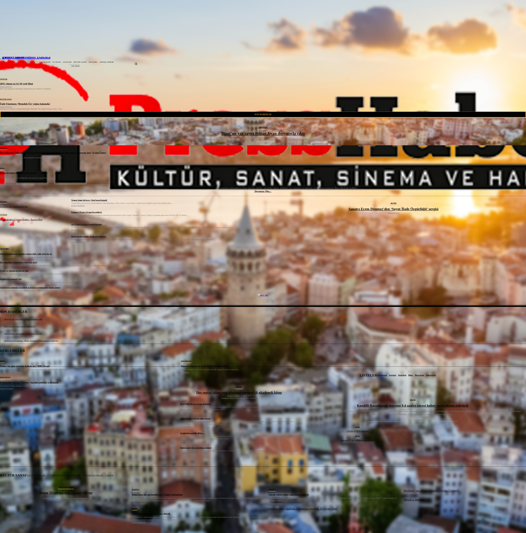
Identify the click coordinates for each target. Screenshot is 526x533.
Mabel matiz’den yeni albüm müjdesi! (195, 448)
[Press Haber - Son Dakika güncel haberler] (11, 64)
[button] (136, 64)
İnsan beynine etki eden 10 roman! (18, 172)
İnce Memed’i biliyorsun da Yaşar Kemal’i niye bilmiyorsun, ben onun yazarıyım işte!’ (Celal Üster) (53, 152)
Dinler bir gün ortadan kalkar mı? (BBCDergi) (191, 188)
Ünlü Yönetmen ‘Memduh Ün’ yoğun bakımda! (25, 103)
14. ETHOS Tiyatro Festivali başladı (86, 224)
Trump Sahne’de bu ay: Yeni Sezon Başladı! (89, 200)
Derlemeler (186, 361)
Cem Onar (185, 372)
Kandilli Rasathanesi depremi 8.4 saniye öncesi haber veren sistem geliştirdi (412, 405)
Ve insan (3, 202)
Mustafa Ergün (256, 137)
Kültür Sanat (6, 99)
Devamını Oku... (263, 191)
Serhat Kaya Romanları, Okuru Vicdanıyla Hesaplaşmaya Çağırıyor (31, 341)
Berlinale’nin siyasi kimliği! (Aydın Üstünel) (431, 490)
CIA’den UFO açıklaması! (357, 431)
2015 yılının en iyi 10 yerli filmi (16, 83)
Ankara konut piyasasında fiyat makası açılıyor (23, 334)
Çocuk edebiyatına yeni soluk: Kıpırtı (289, 494)
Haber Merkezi (6, 87)
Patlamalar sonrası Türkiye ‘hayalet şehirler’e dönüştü (29, 382)
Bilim (2, 168)
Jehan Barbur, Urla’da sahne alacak (195, 418)
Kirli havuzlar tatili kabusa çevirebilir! (19, 326)
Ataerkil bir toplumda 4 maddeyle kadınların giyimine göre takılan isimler (30, 288)
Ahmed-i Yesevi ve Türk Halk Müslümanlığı (204, 366)
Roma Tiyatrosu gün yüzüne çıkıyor (66, 492)
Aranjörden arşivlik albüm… (192, 433)
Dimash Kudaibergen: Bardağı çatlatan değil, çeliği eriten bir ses (26, 254)
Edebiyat (263, 127)
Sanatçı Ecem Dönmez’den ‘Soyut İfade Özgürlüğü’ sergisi (393, 209)
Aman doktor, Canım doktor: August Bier (21, 219)
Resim (393, 203)
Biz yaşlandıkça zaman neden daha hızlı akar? (18, 262)
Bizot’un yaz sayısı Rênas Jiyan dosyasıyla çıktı (263, 133)
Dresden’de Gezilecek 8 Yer (14, 206)
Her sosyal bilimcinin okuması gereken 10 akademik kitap (239, 392)
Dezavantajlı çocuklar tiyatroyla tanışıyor (88, 236)
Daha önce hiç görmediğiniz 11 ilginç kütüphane (157, 494)
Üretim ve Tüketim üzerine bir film (14, 271)
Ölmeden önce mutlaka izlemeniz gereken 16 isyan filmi (302, 508)
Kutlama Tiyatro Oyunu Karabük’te (86, 212)
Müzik (134, 508)
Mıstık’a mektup (414, 499)
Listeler (3, 79)
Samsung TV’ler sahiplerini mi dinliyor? (357, 440)
